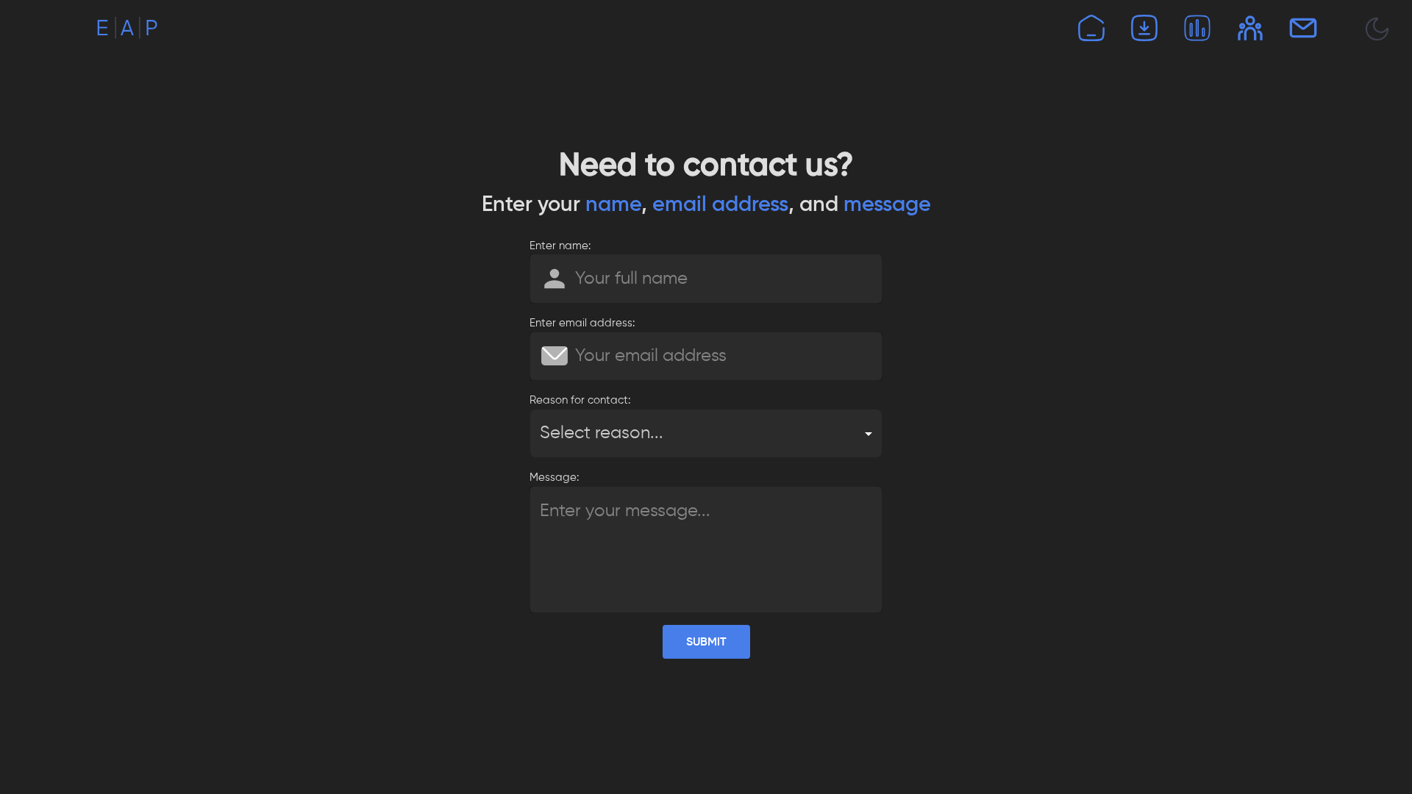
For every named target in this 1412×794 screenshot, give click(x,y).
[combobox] (706, 434)
